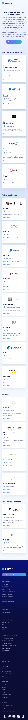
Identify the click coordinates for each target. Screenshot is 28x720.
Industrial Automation (7, 596)
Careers (4, 687)
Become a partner (14, 42)
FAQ (3, 676)
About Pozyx (5, 684)
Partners (4, 692)
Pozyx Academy (6, 664)
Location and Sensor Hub (8, 615)
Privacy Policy (6, 708)
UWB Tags (4, 624)
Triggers (4, 617)
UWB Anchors (5, 622)
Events (3, 689)
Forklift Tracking (6, 589)
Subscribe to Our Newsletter (14, 575)
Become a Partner (6, 694)
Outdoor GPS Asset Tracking (9, 645)
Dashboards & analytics (8, 620)
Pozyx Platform (6, 612)
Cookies (4, 702)
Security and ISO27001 (8, 711)
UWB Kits (4, 627)
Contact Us (5, 697)
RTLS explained (6, 648)
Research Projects (6, 650)
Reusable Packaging (7, 594)
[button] (25, 3)
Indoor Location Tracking (8, 638)
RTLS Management (7, 629)
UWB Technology (6, 661)
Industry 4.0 (5, 584)
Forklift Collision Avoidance (8, 591)
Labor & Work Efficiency (8, 599)
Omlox (3, 669)
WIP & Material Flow (7, 586)
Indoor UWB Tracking (7, 640)
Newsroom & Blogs (6, 659)
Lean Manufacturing (7, 604)
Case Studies (5, 666)
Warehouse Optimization (8, 601)
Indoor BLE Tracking (7, 643)
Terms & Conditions (7, 705)
